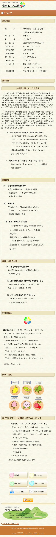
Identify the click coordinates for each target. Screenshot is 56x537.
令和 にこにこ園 (22, 4)
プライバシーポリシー (10, 524)
